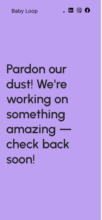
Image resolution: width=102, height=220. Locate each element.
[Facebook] (87, 11)
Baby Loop (25, 11)
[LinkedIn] (71, 11)
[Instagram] (79, 11)
